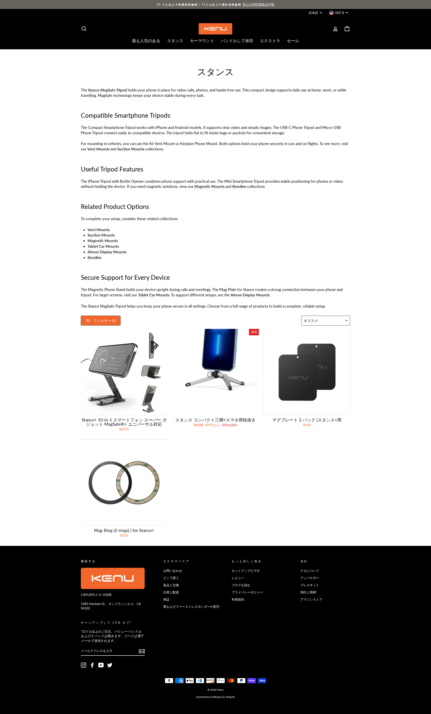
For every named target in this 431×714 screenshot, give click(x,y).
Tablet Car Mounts (103, 246)
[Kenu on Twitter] (109, 665)
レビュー (238, 578)
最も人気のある (146, 40)
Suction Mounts (130, 149)
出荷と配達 (171, 592)
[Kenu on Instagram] (83, 665)
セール (293, 40)
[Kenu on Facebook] (92, 665)
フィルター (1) (104, 320)
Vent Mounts (98, 149)
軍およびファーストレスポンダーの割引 (191, 606)
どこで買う (171, 578)
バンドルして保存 (237, 40)
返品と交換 (171, 585)
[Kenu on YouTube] (101, 665)
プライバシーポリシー (247, 592)
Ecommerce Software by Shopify (215, 697)
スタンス (175, 40)
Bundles (94, 257)
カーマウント (202, 40)
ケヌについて (309, 571)
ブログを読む (241, 585)
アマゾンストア (311, 599)
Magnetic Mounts (209, 186)
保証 (166, 599)
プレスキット (309, 585)
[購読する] (142, 651)
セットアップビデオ (246, 571)
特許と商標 (308, 592)
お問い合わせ (172, 571)
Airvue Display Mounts (107, 252)
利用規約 (238, 599)
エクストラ (270, 40)
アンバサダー (309, 578)
